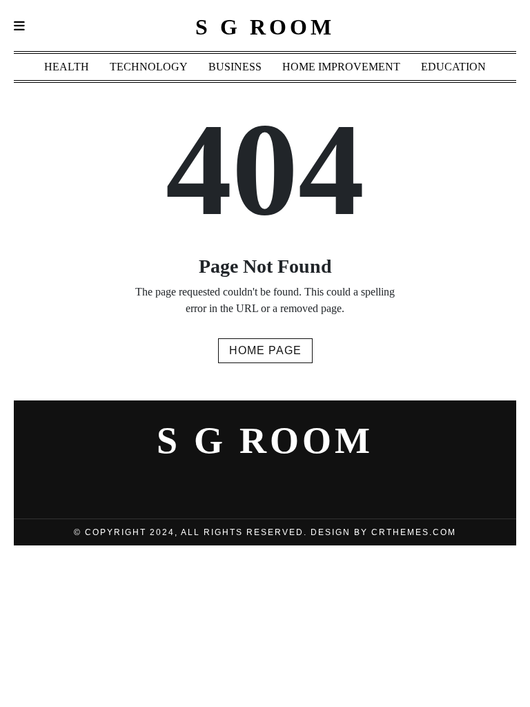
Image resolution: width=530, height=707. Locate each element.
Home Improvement (341, 66)
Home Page (265, 350)
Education (453, 66)
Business (235, 66)
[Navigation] (19, 26)
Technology (149, 66)
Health (66, 66)
